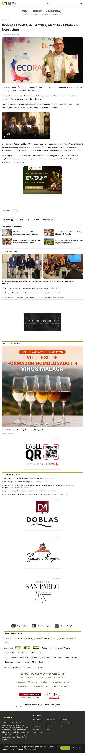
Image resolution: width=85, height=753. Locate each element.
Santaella (41, 652)
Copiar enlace (48, 220)
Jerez (36, 658)
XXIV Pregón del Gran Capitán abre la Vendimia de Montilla (23, 478)
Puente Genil (46, 648)
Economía (27, 667)
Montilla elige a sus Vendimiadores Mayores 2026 (19, 482)
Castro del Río (9, 652)
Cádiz (54, 638)
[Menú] (81, 3)
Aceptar (65, 748)
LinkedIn (36, 220)
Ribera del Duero (71, 658)
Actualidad (6, 20)
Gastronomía (38, 732)
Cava (18, 662)
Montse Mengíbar (67, 626)
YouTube (58, 682)
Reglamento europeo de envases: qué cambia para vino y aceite (23, 491)
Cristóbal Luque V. (44, 626)
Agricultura (37, 726)
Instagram (35, 682)
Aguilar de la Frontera (62, 648)
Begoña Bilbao (22, 626)
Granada (28, 638)
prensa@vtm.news (40, 686)
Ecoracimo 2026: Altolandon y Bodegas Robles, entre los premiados (26, 297)
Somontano (9, 662)
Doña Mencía (22, 652)
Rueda (41, 662)
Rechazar (76, 748)
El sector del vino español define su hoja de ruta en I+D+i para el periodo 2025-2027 (30, 494)
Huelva (62, 638)
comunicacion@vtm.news (58, 686)
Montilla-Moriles (24, 658)
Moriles (15, 211)
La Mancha (46, 658)
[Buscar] (48, 3)
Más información (30, 749)
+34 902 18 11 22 (26, 686)
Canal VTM (63, 720)
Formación (38, 667)
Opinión (49, 729)
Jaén (6, 643)
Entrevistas (50, 720)
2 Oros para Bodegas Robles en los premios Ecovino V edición (24, 293)
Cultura (49, 723)
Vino (34, 723)
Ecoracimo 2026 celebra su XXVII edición (58, 281)
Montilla (18, 648)
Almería (71, 638)
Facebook (20, 220)
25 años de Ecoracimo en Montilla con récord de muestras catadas (26, 288)
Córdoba (19, 638)
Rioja (34, 662)
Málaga (46, 638)
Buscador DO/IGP (66, 723)
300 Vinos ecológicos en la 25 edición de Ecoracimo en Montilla (21, 282)
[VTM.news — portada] (9, 3)
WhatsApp (9, 220)
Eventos (49, 726)
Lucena (36, 648)
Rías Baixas (57, 658)
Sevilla (37, 638)
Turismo (36, 729)
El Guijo (32, 652)
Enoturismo (16, 667)
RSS (67, 682)
